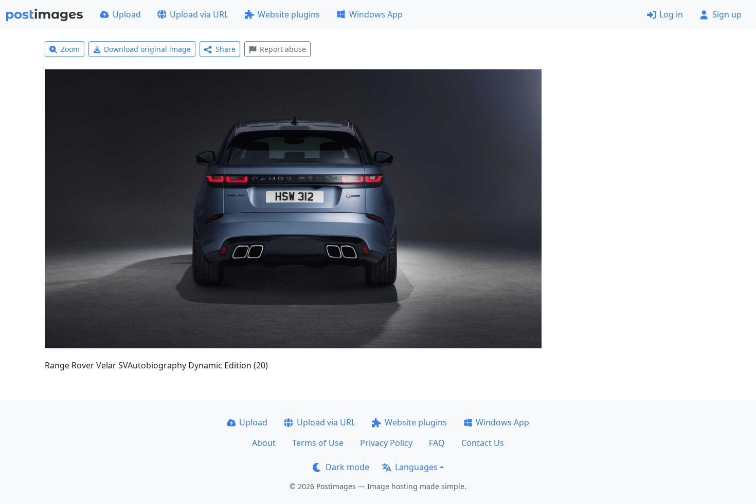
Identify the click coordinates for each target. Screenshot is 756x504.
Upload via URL (199, 14)
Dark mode (347, 467)
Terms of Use (318, 443)
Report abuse (283, 49)
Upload (127, 14)
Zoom (70, 49)
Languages (416, 467)
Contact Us (482, 443)
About (264, 443)
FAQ (437, 443)
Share (225, 49)
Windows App (376, 14)
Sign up (727, 14)
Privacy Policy (386, 443)
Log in (671, 14)
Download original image (147, 49)
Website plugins (289, 14)
